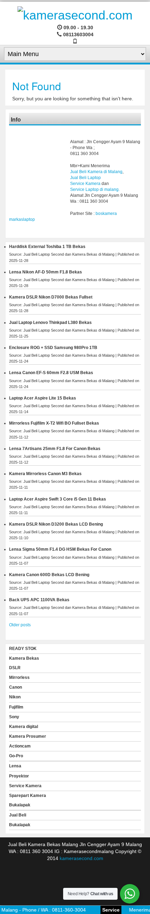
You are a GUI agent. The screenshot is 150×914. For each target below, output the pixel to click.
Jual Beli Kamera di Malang (96, 171)
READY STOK (23, 648)
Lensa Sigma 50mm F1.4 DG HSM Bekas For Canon (60, 549)
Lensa (15, 766)
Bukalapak (19, 805)
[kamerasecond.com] (75, 14)
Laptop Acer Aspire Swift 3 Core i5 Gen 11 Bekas (57, 499)
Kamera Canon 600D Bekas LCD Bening (49, 574)
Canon (15, 687)
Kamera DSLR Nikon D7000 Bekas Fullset (50, 297)
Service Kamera (85, 183)
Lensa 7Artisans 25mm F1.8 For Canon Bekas (54, 448)
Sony (14, 716)
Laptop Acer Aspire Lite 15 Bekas (42, 398)
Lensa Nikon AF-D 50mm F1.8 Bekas (45, 272)
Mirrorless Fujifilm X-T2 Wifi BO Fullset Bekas (54, 423)
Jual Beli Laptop (85, 177)
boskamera (106, 213)
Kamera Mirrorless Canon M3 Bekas (45, 473)
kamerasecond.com (81, 858)
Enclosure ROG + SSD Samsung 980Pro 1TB (53, 347)
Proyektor (19, 776)
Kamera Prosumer (27, 736)
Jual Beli (17, 815)
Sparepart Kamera (27, 795)
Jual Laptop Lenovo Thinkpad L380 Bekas (50, 322)
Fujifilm (16, 707)
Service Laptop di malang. (95, 189)
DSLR (15, 667)
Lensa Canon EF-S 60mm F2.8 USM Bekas (51, 372)
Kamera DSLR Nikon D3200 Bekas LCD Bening (56, 524)
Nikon (15, 697)
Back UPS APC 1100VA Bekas (39, 599)
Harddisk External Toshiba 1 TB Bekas (47, 246)
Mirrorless (19, 677)
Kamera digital (23, 726)
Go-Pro (16, 755)
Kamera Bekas (24, 658)
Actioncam (20, 746)
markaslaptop (22, 219)
